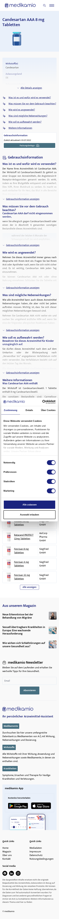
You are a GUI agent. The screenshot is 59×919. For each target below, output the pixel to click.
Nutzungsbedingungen (41, 859)
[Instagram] (18, 873)
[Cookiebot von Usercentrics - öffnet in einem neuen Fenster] (42, 402)
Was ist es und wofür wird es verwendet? (29, 98)
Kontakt (6, 859)
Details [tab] (29, 410)
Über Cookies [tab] (48, 410)
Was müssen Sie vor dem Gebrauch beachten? (32, 104)
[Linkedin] (11, 873)
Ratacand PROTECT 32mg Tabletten (23, 537)
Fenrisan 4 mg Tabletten (21, 564)
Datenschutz (36, 855)
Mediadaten (35, 848)
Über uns (7, 855)
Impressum (35, 852)
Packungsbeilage (27, 145)
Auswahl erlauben (29, 514)
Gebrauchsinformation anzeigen (22, 199)
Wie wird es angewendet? (21, 110)
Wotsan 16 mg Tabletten (21, 523)
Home (5, 848)
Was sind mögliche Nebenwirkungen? (27, 116)
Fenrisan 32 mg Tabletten (22, 577)
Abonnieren (29, 690)
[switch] (51, 472)
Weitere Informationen (20, 128)
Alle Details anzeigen (31, 88)
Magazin (6, 852)
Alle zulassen (30, 504)
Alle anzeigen (29, 587)
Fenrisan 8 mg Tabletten (21, 551)
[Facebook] (4, 873)
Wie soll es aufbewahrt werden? (24, 122)
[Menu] (51, 5)
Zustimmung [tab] (10, 410)
